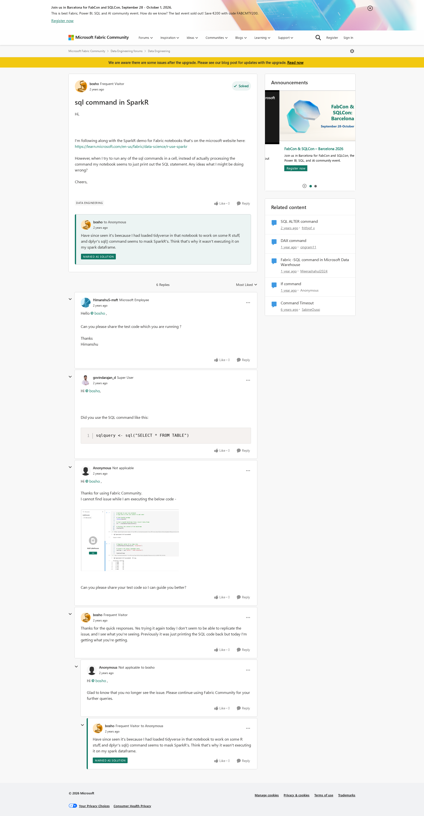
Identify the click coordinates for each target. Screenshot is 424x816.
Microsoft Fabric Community (86, 51)
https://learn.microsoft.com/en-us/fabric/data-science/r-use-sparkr (131, 146)
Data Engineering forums (127, 51)
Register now (62, 20)
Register (332, 37)
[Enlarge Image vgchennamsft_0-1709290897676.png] (130, 540)
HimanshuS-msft (105, 299)
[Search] (318, 38)
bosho (94, 83)
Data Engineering (159, 51)
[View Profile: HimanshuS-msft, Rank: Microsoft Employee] (86, 303)
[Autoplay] (304, 185)
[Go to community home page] (98, 37)
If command (291, 283)
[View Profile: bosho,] (86, 225)
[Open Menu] (352, 51)
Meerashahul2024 (314, 271)
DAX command (293, 240)
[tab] (310, 185)
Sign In (348, 37)
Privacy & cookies (296, 795)
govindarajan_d (104, 377)
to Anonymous (115, 222)
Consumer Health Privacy (132, 806)
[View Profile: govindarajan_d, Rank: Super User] (86, 380)
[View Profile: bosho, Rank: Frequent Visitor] (81, 86)
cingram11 (308, 247)
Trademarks (346, 795)
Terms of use (323, 795)
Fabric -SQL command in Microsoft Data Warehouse (315, 262)
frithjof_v (308, 227)
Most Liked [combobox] (246, 284)
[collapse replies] (70, 299)
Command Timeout (297, 302)
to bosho (148, 667)
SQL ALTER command (299, 221)
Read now (295, 62)
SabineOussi (311, 309)
